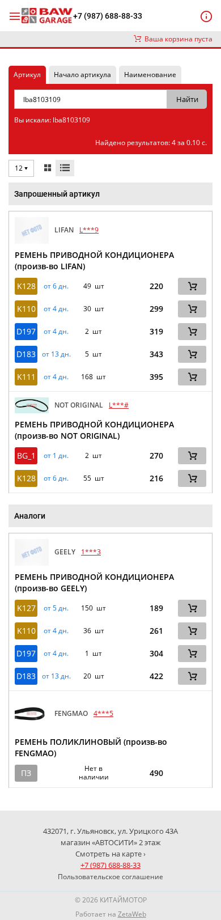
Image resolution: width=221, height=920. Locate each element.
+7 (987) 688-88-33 (107, 15)
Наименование (150, 74)
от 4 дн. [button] (56, 309)
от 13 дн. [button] (56, 354)
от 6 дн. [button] (56, 286)
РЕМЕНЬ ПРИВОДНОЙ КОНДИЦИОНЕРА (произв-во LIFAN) (94, 260)
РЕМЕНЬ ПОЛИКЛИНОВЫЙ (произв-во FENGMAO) (91, 747)
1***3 (91, 552)
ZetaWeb (132, 914)
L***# (119, 405)
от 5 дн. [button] (56, 608)
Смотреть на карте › (110, 854)
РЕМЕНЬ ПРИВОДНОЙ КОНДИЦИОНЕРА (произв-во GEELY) (94, 582)
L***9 (89, 230)
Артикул (27, 74)
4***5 (103, 713)
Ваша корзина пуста (176, 39)
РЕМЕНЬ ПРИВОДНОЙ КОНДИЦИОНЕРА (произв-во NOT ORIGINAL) (94, 430)
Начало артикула (82, 74)
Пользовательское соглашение (110, 876)
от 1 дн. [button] (56, 455)
